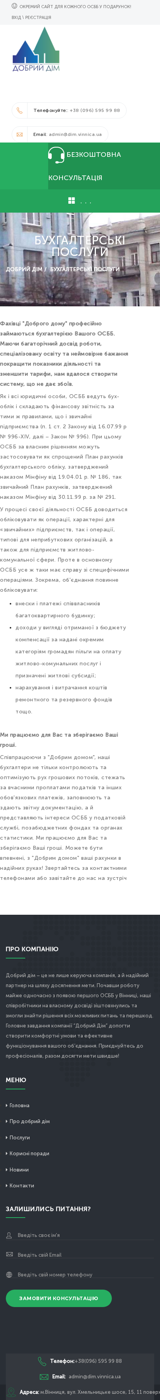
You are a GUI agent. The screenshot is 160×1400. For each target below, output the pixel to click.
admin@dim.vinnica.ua (86, 1376)
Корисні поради (29, 1153)
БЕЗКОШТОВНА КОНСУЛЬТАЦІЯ (84, 166)
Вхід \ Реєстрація (31, 17)
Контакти (22, 1186)
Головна (20, 1105)
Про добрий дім (30, 1121)
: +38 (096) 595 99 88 (76, 110)
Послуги (20, 1138)
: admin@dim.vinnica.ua (67, 134)
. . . (85, 201)
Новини (19, 1170)
